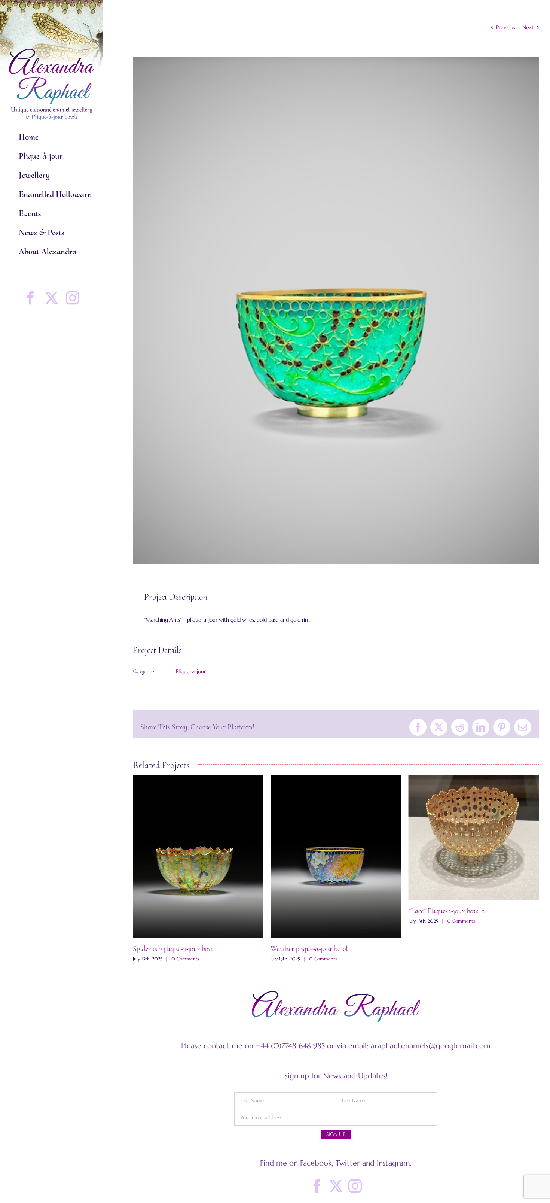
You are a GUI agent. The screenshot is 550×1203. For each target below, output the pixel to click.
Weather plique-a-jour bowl (171, 948)
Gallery (198, 857)
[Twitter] (336, 1186)
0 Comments (185, 959)
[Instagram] (355, 1186)
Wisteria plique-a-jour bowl (447, 948)
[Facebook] (317, 1186)
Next (528, 27)
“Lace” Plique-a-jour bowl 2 (309, 910)
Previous (505, 27)
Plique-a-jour (191, 671)
